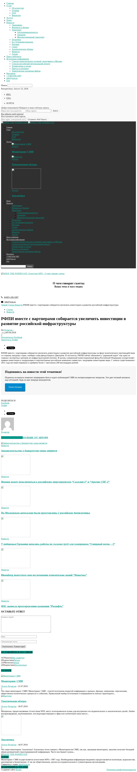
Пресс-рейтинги (13, 56)
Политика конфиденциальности (121, 770)
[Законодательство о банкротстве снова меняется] (24, 443)
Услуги (9, 18)
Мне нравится (18, 658)
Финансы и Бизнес (20, 27)
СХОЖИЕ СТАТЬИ (12, 437)
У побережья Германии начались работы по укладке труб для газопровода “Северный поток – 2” (58, 544)
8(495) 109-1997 (11, 297)
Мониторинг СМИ (23, 151)
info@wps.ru (12, 78)
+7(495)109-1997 (13, 76)
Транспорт (16, 30)
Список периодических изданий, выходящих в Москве (37, 61)
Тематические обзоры (24, 164)
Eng (8, 81)
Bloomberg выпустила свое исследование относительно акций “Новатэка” (44, 575)
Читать (17, 660)
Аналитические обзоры (22, 49)
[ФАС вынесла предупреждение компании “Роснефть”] (15, 598)
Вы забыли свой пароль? (12, 114)
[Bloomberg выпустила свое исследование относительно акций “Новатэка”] (15, 567)
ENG (8, 98)
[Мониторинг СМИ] (21, 144)
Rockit (18, 770)
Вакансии (16, 15)
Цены (9, 20)
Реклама (15, 44)
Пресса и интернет (20, 68)
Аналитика (18, 195)
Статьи (9, 309)
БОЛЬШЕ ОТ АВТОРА (35, 437)
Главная (10, 3)
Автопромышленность (27, 32)
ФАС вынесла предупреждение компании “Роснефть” (32, 606)
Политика (16, 39)
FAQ (14, 13)
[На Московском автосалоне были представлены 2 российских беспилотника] (15, 505)
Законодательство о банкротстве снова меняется (29, 450)
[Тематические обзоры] (17, 157)
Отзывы (15, 10)
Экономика (17, 25)
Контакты (10, 73)
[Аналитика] (26, 188)
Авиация (21, 35)
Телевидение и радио (21, 66)
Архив (15, 54)
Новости (10, 22)
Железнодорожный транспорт (30, 37)
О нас (9, 6)
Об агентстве (18, 8)
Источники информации (17, 59)
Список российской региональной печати (31, 64)
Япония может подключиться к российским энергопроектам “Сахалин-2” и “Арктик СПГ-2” (55, 481)
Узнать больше (15, 387)
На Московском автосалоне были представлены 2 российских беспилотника (45, 512)
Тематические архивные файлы (26, 71)
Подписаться (21, 665)
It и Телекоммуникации (22, 42)
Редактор (8, 330)
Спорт (15, 47)
